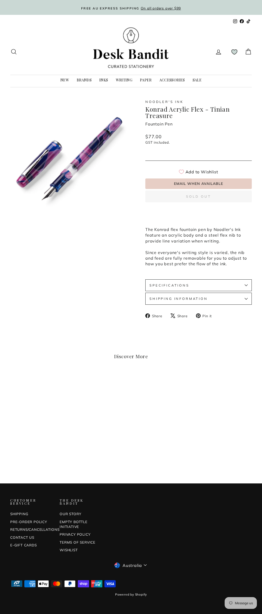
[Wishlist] (234, 52)
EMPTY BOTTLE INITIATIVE (74, 524)
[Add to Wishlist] (60, 383)
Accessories (172, 80)
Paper (146, 80)
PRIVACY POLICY (75, 534)
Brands (84, 80)
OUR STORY (70, 514)
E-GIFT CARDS (23, 545)
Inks (103, 80)
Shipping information (178, 299)
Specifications (169, 285)
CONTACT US (22, 537)
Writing (124, 80)
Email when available (198, 183)
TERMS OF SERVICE (77, 542)
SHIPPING (19, 514)
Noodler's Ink (164, 102)
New (64, 80)
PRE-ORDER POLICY (28, 522)
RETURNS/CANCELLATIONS (35, 529)
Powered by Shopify (131, 594)
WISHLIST (69, 550)
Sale (197, 80)
